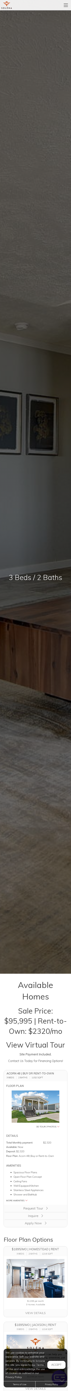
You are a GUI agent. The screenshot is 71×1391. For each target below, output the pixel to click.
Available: (11, 1146)
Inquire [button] (33, 1216)
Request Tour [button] (33, 1208)
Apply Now (34, 1223)
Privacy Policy (51, 1384)
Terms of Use (19, 1384)
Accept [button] (56, 1364)
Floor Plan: (12, 1155)
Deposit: (11, 1151)
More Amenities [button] (15, 1200)
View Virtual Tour (35, 1044)
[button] (35, 1109)
